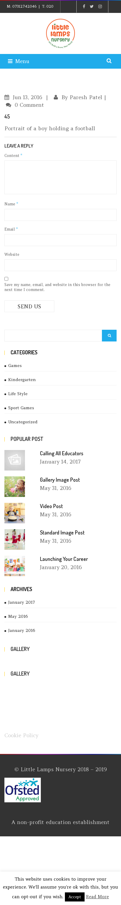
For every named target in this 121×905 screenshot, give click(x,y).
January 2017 (21, 602)
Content (13, 155)
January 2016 (21, 630)
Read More (97, 896)
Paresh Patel (86, 97)
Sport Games (21, 407)
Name (11, 204)
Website (11, 254)
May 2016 (18, 616)
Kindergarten (22, 379)
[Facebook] (84, 6)
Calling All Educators (61, 453)
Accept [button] (74, 896)
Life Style (18, 393)
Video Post (51, 506)
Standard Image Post (62, 532)
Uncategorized (23, 421)
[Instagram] (100, 6)
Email (11, 229)
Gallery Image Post (60, 479)
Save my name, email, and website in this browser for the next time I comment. (57, 287)
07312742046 (24, 6)
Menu (22, 61)
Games (15, 365)
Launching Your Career (64, 559)
